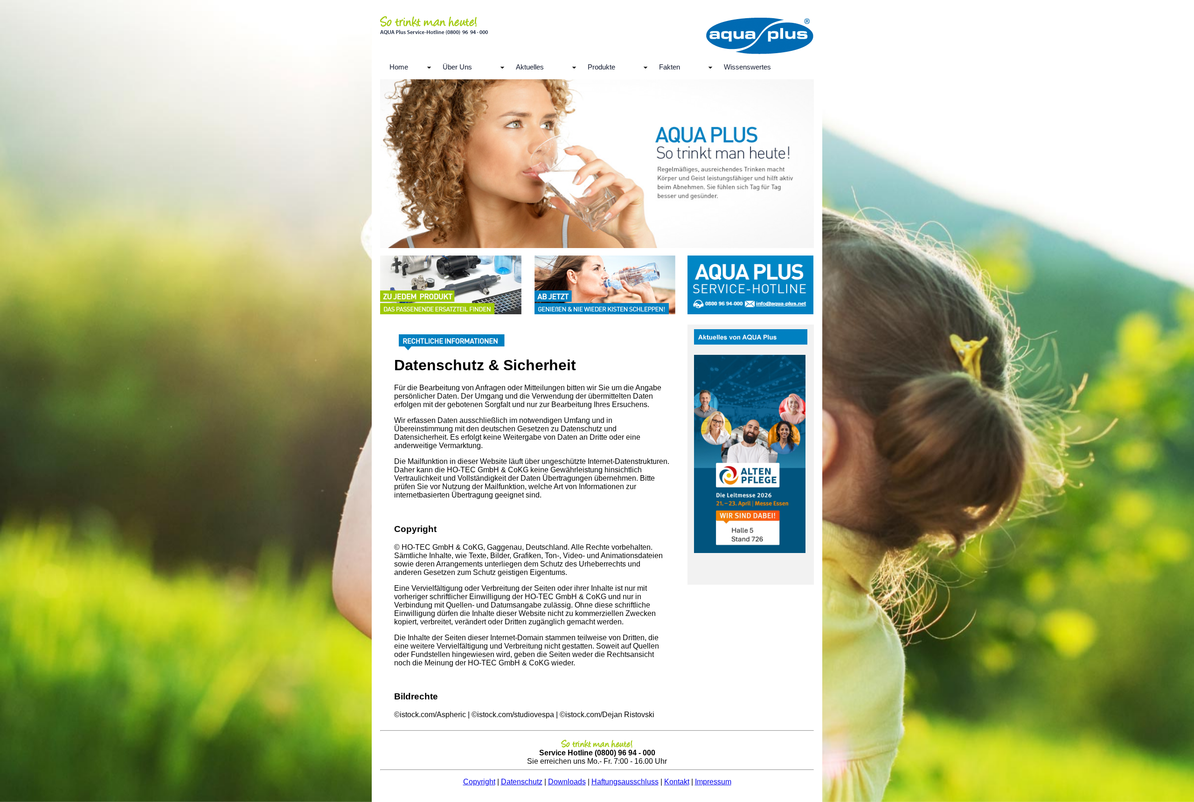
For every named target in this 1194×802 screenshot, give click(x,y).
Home (398, 67)
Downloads (567, 782)
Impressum (713, 782)
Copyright (479, 782)
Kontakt (676, 782)
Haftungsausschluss (625, 782)
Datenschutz (521, 782)
